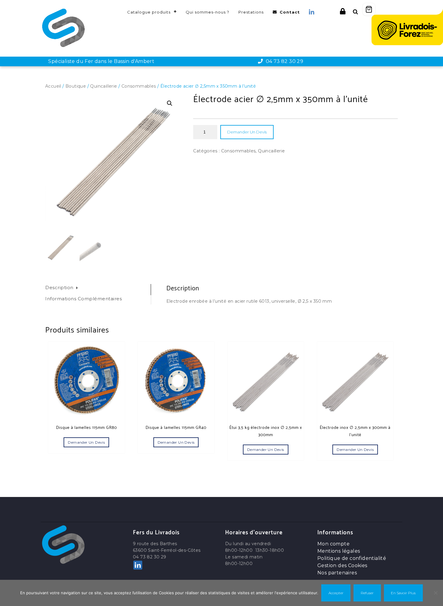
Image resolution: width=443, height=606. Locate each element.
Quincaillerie (103, 86)
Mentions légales (338, 551)
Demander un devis (247, 132)
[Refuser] (435, 593)
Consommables (138, 86)
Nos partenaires (337, 573)
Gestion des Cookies (342, 565)
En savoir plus (403, 593)
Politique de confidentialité (351, 558)
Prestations (251, 12)
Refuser (367, 593)
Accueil (53, 86)
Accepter (336, 593)
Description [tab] (59, 287)
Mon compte (333, 544)
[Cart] (368, 9)
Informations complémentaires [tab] (83, 298)
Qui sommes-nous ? (207, 12)
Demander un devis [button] (86, 442)
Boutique (75, 86)
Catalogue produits (149, 12)
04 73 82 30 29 (283, 61)
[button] (169, 103)
